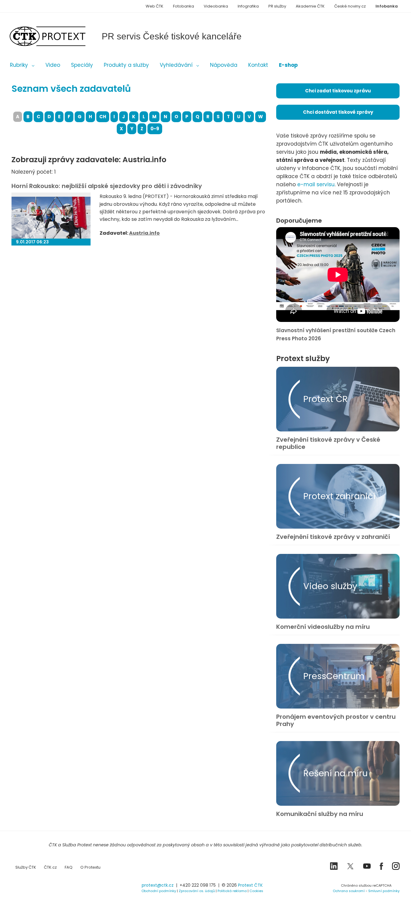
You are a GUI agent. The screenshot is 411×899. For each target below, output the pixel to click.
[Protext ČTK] (41, 887)
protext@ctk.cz (158, 885)
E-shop (288, 65)
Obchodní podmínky (158, 890)
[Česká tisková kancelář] (56, 36)
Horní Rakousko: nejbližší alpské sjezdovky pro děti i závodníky (106, 186)
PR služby (277, 6)
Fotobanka (183, 6)
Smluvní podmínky (384, 890)
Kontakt (258, 65)
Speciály (82, 65)
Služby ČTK (25, 867)
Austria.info (144, 233)
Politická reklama (232, 890)
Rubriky (19, 65)
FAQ (69, 867)
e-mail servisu (316, 184)
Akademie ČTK (310, 6)
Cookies (256, 890)
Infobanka (386, 6)
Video (52, 65)
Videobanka (216, 6)
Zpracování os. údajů (197, 890)
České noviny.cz (350, 6)
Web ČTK (154, 6)
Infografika (248, 6)
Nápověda (223, 65)
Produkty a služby (126, 65)
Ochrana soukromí (349, 890)
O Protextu (90, 867)
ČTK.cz (50, 867)
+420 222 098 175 (198, 885)
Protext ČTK (250, 885)
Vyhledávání (176, 65)
